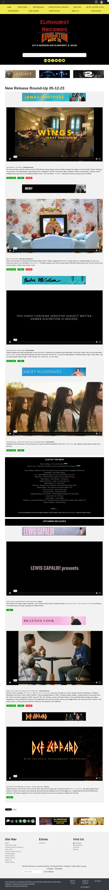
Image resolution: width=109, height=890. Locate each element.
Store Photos (54, 11)
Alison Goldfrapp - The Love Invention (51, 464)
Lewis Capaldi (39, 603)
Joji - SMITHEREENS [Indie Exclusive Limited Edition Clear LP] (54, 474)
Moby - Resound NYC (12, 258)
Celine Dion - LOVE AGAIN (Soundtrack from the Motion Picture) (55, 477)
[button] (23, 7)
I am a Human (48, 871)
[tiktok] (60, 60)
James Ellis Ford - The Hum (54, 496)
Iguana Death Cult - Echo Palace (54, 483)
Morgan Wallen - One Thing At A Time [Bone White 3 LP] (54, 487)
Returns (42, 843)
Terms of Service (85, 882)
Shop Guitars (34, 11)
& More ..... (54, 508)
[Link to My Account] (101, 2)
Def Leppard (22, 791)
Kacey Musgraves (32, 444)
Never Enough (10, 354)
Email (76, 849)
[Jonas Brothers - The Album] (54, 97)
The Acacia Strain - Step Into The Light (54, 489)
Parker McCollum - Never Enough (15, 350)
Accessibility (85, 887)
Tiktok (76, 847)
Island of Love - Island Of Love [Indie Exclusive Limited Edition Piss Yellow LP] (51, 466)
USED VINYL (77, 7)
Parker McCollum (38, 352)
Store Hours (96, 11)
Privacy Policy (73, 882)
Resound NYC (34, 263)
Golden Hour (69, 444)
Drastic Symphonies (76, 789)
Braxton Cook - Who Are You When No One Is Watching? (22, 691)
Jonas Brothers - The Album (14, 167)
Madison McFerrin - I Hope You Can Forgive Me (54, 481)
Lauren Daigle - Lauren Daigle (54, 498)
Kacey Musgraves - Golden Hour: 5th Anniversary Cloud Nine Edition (25, 442)
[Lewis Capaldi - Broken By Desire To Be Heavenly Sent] (54, 532)
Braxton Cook (10, 693)
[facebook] (52, 60)
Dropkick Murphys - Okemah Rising (54, 502)
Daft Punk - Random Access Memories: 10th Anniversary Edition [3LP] (54, 485)
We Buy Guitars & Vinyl (95, 7)
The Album (57, 173)
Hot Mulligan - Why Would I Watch (54, 472)
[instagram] (56, 60)
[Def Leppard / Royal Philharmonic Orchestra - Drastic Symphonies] (54, 717)
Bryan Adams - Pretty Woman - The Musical (54, 479)
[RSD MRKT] (49, 60)
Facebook (78, 843)
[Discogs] (45, 60)
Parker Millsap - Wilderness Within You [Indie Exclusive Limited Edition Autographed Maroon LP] (54, 470)
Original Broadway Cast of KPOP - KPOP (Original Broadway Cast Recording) (55, 494)
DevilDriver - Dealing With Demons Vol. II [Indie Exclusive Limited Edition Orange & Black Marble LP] (54, 500)
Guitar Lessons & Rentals (59, 7)
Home (7, 843)
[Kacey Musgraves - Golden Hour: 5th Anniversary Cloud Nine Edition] (11, 451)
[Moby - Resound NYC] (54, 189)
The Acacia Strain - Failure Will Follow (54, 491)
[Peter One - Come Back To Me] (54, 280)
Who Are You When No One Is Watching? (37, 693)
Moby (8, 261)
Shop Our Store (10, 845)
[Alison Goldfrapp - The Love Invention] (66, 464)
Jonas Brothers (14, 169)
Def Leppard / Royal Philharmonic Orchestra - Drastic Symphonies (24, 786)
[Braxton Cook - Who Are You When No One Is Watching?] (54, 621)
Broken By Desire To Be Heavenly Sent (78, 603)
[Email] (63, 60)
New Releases (38, 7)
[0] (107, 2)
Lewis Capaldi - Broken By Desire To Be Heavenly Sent (21, 601)
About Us (75, 11)
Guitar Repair (13, 11)
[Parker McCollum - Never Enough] (11, 361)
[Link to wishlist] (96, 2)
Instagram (78, 845)
